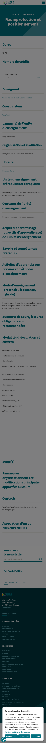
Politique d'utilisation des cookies (17, 732)
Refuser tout (24, 736)
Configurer (36, 736)
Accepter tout (11, 736)
